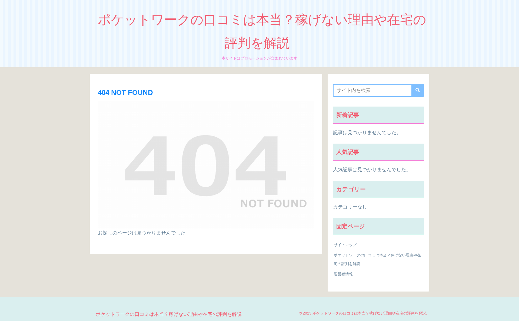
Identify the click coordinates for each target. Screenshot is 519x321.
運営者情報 (343, 274)
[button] (417, 90)
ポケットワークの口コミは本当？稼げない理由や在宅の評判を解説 (377, 259)
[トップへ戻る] (510, 312)
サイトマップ (345, 245)
